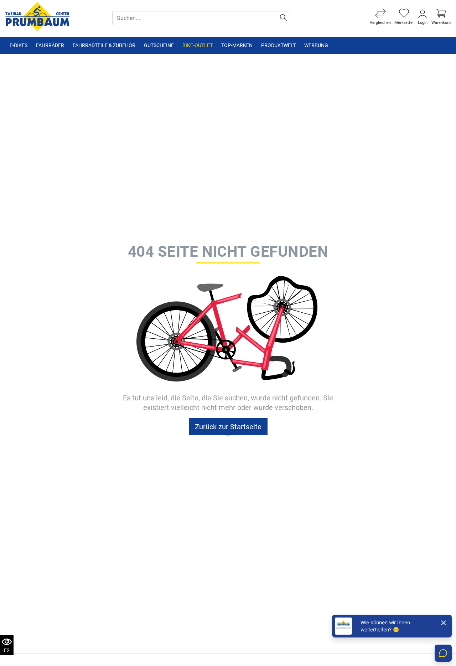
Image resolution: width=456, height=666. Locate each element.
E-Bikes (18, 45)
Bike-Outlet (197, 45)
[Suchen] (284, 18)
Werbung (316, 45)
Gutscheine (159, 45)
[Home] (37, 16)
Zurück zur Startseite (228, 426)
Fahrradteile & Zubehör (104, 45)
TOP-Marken (237, 45)
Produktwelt (278, 45)
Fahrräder (50, 45)
